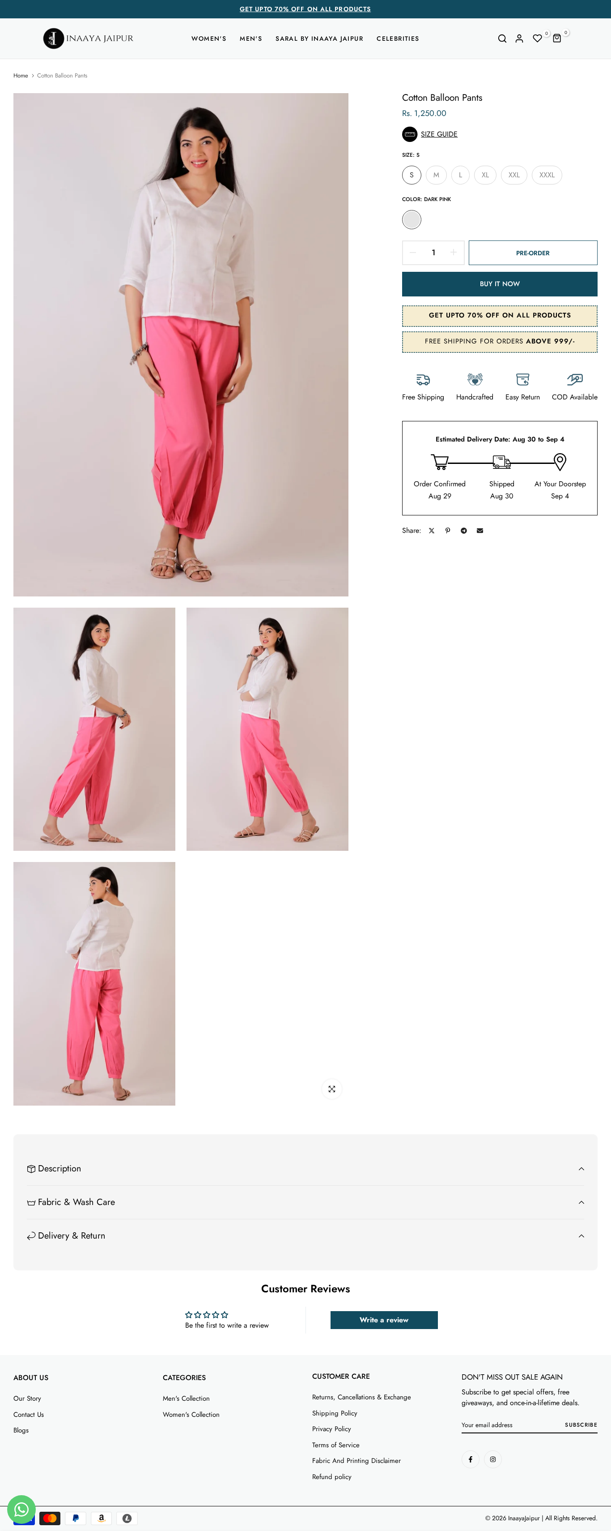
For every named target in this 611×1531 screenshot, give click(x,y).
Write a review (384, 1320)
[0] (538, 38)
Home (20, 76)
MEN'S (251, 38)
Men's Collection (186, 1398)
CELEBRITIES (398, 38)
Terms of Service (336, 1445)
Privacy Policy (331, 1429)
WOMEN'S (208, 38)
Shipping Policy (334, 1413)
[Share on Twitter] (431, 530)
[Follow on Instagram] (493, 1459)
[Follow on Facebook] (470, 1459)
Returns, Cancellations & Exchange (361, 1397)
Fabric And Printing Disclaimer (356, 1461)
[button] (500, 134)
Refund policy (332, 1477)
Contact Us (28, 1414)
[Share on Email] (480, 530)
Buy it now (500, 284)
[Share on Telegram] (463, 530)
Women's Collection (191, 1414)
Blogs (21, 1430)
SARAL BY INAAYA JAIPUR (319, 38)
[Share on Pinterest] (447, 530)
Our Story (27, 1398)
